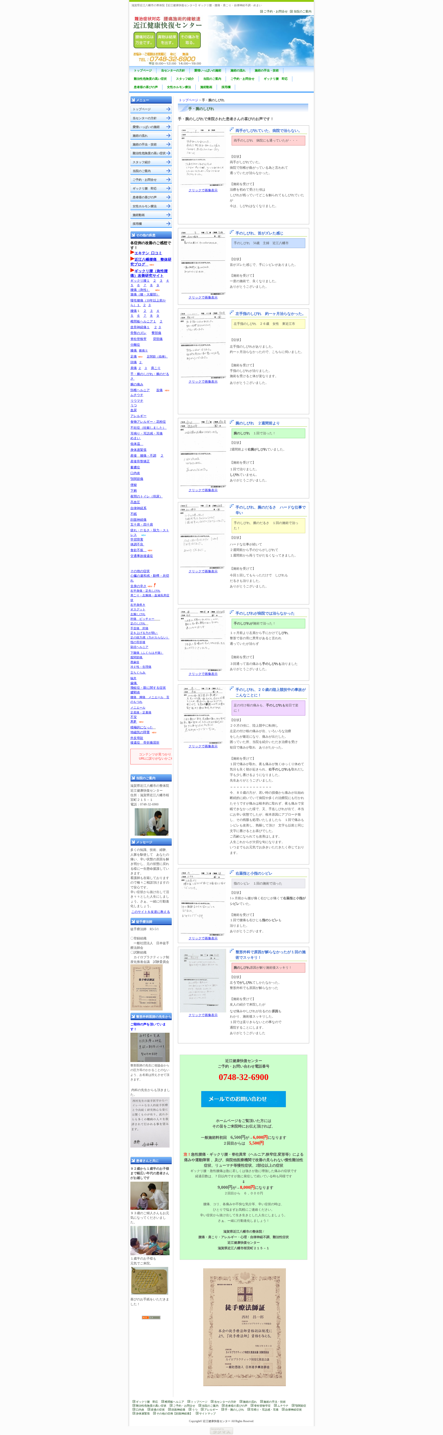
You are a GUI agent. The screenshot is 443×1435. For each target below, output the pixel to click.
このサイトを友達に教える (150, 912)
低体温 (136, 444)
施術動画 (206, 87)
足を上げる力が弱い (144, 633)
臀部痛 (156, 333)
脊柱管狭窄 (138, 339)
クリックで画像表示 (203, 190)
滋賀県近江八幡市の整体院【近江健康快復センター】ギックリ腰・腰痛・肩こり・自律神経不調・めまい (197, 5)
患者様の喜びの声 (146, 87)
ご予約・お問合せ (276, 11)
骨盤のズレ (138, 333)
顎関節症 (300, 1405)
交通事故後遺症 (141, 556)
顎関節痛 (136, 479)
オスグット (137, 609)
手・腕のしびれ (234, 1409)
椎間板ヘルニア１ (143, 321)
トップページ (143, 70)
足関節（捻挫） (157, 356)
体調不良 (136, 544)
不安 (133, 717)
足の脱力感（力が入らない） (149, 637)
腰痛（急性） (140, 290)
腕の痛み (136, 384)
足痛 (133, 356)
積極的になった (141, 727)
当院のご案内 (302, 11)
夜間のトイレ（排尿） (146, 496)
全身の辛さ (138, 586)
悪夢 (133, 721)
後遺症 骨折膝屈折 (144, 742)
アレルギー (138, 416)
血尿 (133, 410)
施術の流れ (237, 70)
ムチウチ (136, 395)
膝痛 (133, 350)
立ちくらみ (137, 672)
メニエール (137, 707)
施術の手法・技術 (267, 70)
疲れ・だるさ (140, 530)
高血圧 (135, 502)
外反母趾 (136, 738)
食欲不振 (136, 550)
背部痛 (158, 339)
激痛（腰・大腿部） (144, 294)
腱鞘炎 (135, 692)
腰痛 (133, 311)
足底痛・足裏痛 (140, 712)
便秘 (133, 485)
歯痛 (133, 683)
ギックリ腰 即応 (276, 78)
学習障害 (136, 539)
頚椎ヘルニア (140, 390)
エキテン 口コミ (148, 253)
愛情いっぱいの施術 (207, 70)
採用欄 (226, 87)
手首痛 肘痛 (139, 628)
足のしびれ (137, 623)
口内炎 (135, 473)
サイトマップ (207, 1413)
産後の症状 (158, 1409)
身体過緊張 (138, 450)
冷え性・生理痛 (140, 667)
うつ (133, 405)
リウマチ (136, 400)
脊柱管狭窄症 (262, 1405)
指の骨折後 (137, 642)
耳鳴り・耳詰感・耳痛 (146, 433)
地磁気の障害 (140, 732)
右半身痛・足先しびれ (145, 590)
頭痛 (133, 362)
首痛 (159, 390)
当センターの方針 (173, 70)
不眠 (133, 514)
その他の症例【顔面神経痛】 (174, 1413)
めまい (135, 438)
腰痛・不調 (148, 455)
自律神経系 (138, 508)
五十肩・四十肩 (141, 524)
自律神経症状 (293, 1409)
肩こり (156, 368)
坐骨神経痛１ (140, 327)
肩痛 (133, 368)
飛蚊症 (135, 687)
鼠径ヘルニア (139, 647)
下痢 (133, 490)
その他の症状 (140, 571)
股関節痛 (136, 657)
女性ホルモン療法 (179, 87)
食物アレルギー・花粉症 (148, 421)
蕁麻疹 (134, 662)
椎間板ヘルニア (174, 1401)
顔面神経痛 (138, 519)
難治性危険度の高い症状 (150, 78)
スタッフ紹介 (185, 78)
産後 (133, 455)
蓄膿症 (135, 467)
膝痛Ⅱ (143, 350)
